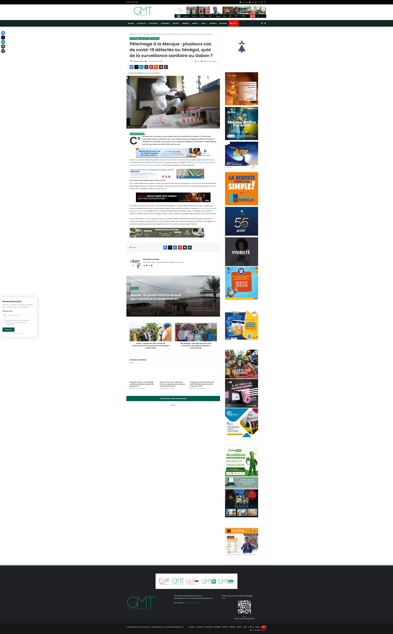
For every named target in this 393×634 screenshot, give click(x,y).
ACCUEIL (131, 23)
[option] (173, 296)
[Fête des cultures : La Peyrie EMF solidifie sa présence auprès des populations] (143, 372)
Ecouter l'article (138, 133)
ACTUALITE (141, 23)
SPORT (194, 23)
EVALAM (22, 333)
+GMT (203, 23)
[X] (149, 265)
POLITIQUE (153, 23)
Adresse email (7, 311)
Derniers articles (143, 38)
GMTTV (234, 23)
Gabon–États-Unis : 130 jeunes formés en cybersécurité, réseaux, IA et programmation (172, 384)
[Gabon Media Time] (142, 11)
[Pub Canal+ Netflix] (173, 201)
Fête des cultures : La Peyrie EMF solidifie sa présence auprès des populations (142, 384)
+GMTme (212, 23)
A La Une (139, 34)
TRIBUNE (185, 23)
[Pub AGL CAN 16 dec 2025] (241, 139)
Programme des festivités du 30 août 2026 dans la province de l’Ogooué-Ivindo (202, 384)
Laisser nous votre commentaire (173, 398)
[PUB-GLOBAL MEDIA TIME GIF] (241, 265)
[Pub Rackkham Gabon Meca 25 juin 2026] (241, 205)
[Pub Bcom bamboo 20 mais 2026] (241, 476)
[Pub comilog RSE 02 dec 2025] (241, 105)
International (154, 38)
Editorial (223, 23)
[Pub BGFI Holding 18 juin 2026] (241, 235)
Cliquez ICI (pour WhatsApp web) (244, 618)
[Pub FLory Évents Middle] (167, 237)
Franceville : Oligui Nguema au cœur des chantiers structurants (155, 297)
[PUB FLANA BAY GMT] (241, 517)
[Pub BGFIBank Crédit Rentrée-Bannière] (173, 157)
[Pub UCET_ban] (167, 178)
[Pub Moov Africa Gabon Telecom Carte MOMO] (241, 339)
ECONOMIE (165, 23)
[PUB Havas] (241, 170)
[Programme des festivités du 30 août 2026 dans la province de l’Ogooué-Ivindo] (203, 372)
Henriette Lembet (138, 61)
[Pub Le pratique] (241, 488)
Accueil (133, 34)
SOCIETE (176, 23)
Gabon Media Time (157, 627)
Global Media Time (177, 627)
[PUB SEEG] (241, 299)
